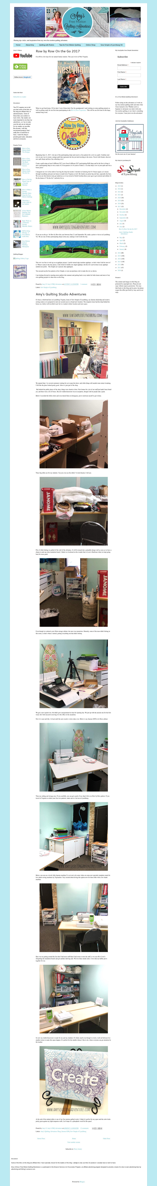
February (122, 246)
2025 (119, 186)
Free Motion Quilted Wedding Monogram (26, 243)
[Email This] (92, 284)
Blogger (82, 1182)
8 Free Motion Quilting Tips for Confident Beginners (26, 213)
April (121, 240)
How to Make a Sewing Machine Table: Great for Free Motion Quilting (27, 193)
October (122, 215)
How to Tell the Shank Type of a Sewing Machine (27, 182)
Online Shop (90, 45)
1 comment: (84, 284)
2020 (119, 198)
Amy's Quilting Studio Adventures (61, 294)
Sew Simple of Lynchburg (48, 287)
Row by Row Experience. (79, 110)
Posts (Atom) (78, 1149)
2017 (119, 206)
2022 (119, 192)
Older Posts (106, 1138)
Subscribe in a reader (19, 97)
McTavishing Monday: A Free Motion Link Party (26, 233)
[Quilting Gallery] (21, 258)
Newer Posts (41, 1138)
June (121, 227)
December (123, 209)
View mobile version (73, 1142)
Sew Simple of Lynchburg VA (112, 45)
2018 (119, 203)
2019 (119, 200)
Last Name (121, 79)
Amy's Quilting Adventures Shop (51, 1131)
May (121, 237)
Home (18, 45)
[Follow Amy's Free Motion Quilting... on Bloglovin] (22, 78)
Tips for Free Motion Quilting (70, 45)
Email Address (122, 65)
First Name (121, 72)
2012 (119, 264)
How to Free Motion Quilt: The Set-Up (26, 171)
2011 (119, 267)
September (123, 218)
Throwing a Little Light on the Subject (26, 202)
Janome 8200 (65, 1131)
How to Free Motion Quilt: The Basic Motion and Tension (26, 162)
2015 (119, 256)
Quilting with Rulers (46, 45)
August (122, 221)
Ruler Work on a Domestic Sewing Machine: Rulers (27, 223)
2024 (119, 189)
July (121, 224)
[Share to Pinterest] (100, 284)
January (122, 249)
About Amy (30, 45)
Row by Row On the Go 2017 (58, 51)
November (123, 212)
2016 (119, 253)
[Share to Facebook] (98, 284)
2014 (119, 259)
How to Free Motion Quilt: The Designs (26, 150)
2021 (119, 195)
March (122, 243)
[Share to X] (96, 284)
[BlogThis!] (94, 284)
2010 (119, 270)
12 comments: (84, 1128)
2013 (119, 262)
